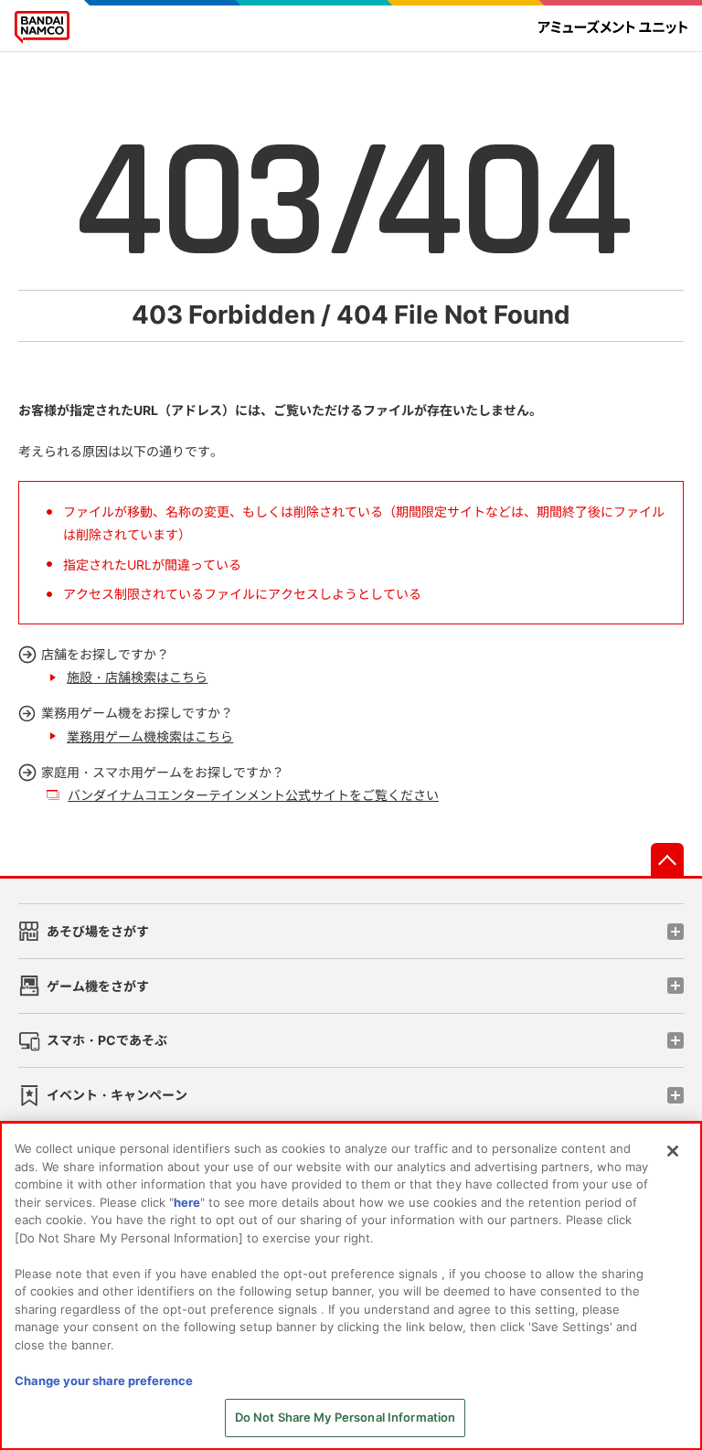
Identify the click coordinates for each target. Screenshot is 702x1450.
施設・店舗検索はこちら (137, 677)
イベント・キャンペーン (117, 1095)
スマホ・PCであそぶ (107, 1040)
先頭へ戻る (667, 859)
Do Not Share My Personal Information (345, 1417)
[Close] (673, 1151)
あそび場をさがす (98, 931)
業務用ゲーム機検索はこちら (150, 736)
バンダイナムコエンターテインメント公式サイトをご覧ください (253, 795)
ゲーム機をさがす (98, 986)
